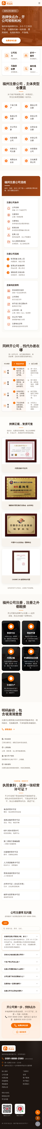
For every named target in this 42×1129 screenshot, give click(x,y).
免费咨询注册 (11, 40)
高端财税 (5, 1081)
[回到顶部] (37, 1123)
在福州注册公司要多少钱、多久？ (16, 936)
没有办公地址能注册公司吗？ (14, 955)
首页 (24, 1075)
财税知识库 (6, 1096)
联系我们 (26, 1084)
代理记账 (5, 1078)
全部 (5, 923)
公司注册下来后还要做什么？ (14, 976)
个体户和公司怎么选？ (12, 962)
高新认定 (5, 1087)
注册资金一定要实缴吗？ (12, 983)
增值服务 (5, 1084)
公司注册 (5, 1075)
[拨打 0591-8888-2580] (37, 1112)
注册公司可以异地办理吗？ (13, 991)
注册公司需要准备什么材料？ (14, 969)
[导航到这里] (37, 1118)
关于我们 (26, 1081)
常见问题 (5, 1099)
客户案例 (26, 1078)
